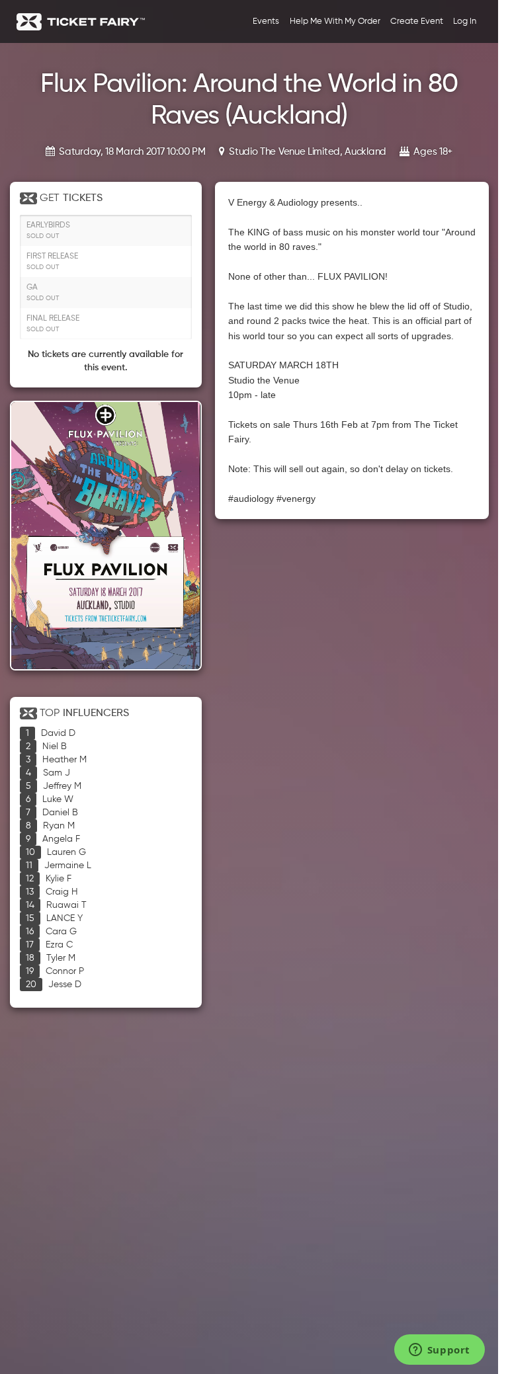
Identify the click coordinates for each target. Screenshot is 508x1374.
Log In (464, 21)
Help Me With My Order (335, 21)
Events (266, 21)
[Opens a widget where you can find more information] (439, 1350)
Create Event (416, 21)
